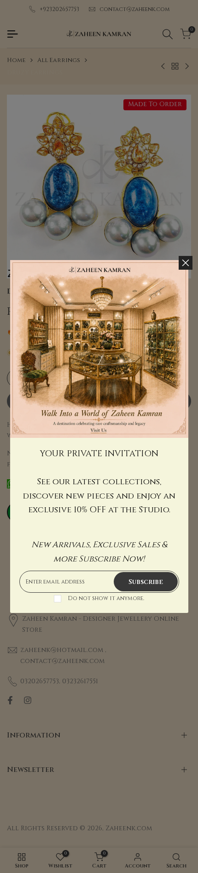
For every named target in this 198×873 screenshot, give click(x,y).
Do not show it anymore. (106, 598)
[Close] (185, 263)
